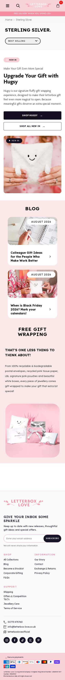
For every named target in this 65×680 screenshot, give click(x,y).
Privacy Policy (42, 573)
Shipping (8, 592)
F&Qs (6, 577)
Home (8, 19)
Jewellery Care (11, 603)
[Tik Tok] (23, 640)
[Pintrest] (38, 640)
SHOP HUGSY (32, 115)
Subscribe (52, 538)
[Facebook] (15, 640)
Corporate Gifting (13, 573)
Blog (6, 564)
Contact (38, 564)
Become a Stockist (14, 568)
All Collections (11, 559)
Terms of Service (13, 608)
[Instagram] (7, 640)
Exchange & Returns (45, 568)
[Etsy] (30, 640)
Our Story (39, 559)
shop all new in (32, 126)
